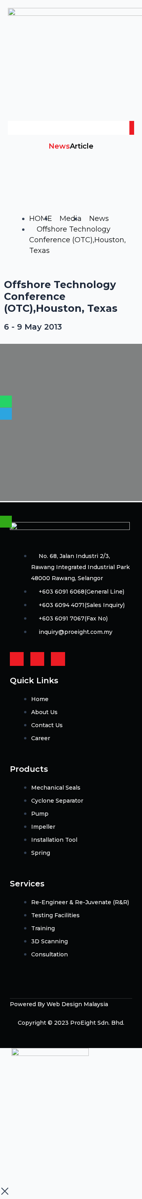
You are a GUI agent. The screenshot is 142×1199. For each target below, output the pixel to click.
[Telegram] (6, 414)
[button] (71, 105)
